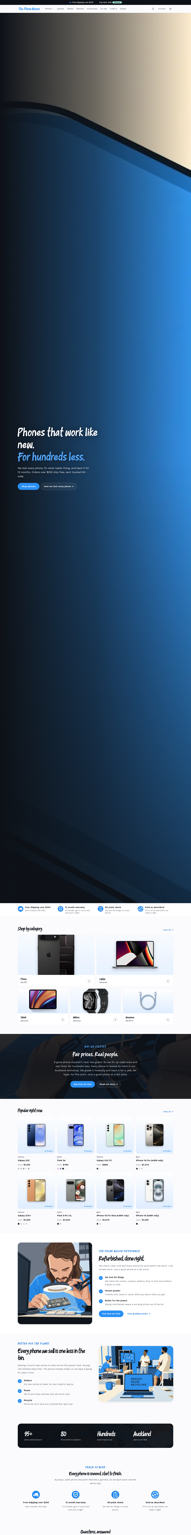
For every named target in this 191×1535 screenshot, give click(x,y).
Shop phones (29, 486)
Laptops (60, 9)
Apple (138, 1157)
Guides (123, 9)
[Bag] (170, 9)
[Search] (153, 9)
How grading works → (138, 1313)
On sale (103, 9)
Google (59, 1157)
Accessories (92, 9)
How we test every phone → (59, 486)
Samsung (21, 1157)
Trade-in (113, 9)
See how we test (83, 1084)
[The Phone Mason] (29, 9)
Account (161, 9)
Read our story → (109, 1084)
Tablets (70, 9)
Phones (48, 9)
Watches (80, 9)
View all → (168, 930)
